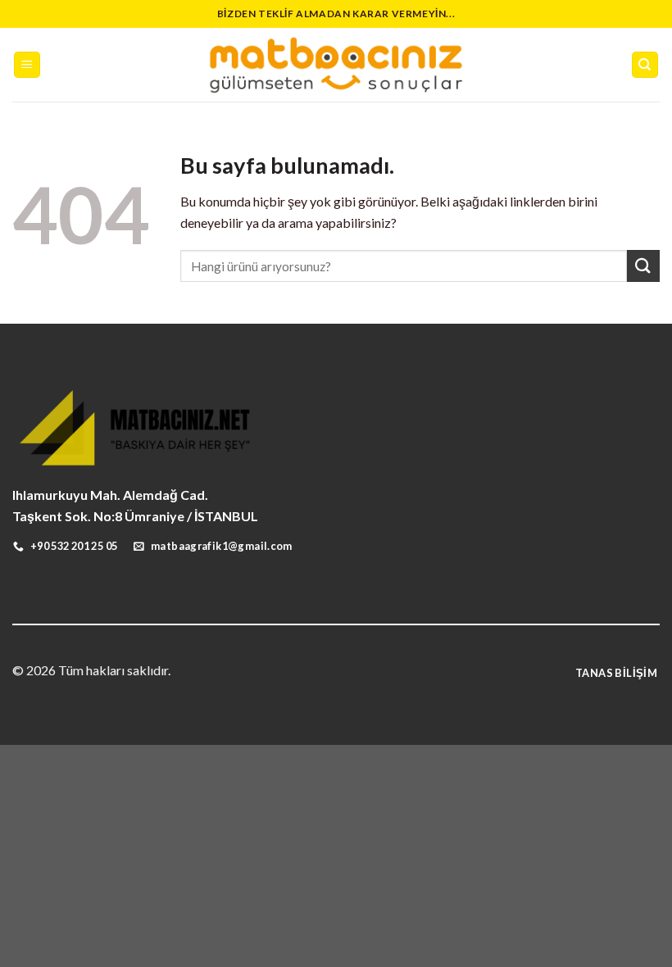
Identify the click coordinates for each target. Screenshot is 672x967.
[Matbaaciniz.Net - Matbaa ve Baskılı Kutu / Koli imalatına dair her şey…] (336, 65)
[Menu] (27, 65)
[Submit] (643, 266)
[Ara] (645, 65)
